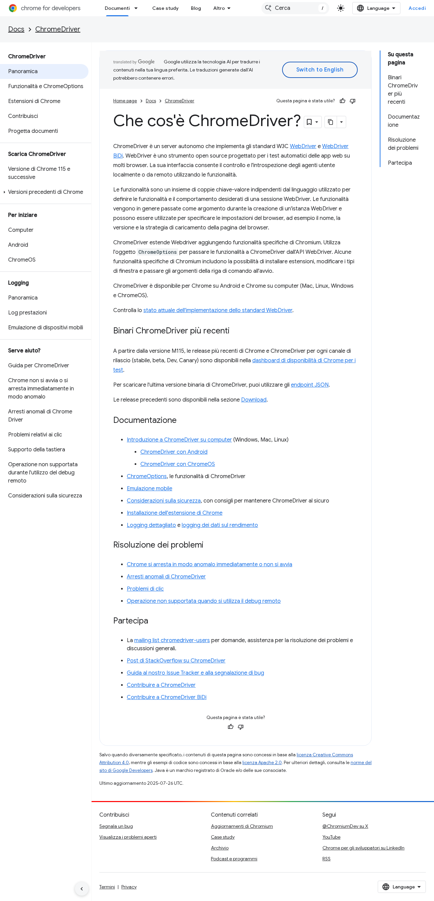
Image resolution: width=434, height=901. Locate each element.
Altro (219, 8)
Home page (125, 101)
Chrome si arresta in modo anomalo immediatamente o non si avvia (209, 564)
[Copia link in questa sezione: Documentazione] (183, 421)
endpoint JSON (310, 385)
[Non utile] (353, 101)
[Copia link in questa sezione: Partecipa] (155, 621)
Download (254, 399)
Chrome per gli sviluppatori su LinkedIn (363, 848)
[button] (44, 192)
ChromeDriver (57, 29)
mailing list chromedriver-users (172, 640)
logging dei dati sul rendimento (220, 525)
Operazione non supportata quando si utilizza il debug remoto (204, 601)
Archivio (220, 848)
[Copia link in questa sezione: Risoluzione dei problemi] (210, 545)
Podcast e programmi (234, 859)
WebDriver (303, 146)
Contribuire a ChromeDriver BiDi (166, 697)
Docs (16, 29)
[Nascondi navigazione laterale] (81, 889)
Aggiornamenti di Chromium (242, 826)
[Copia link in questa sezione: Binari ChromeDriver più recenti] (236, 331)
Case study (165, 8)
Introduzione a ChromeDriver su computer (179, 439)
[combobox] (295, 8)
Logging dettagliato (151, 525)
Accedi (417, 8)
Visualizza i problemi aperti (128, 837)
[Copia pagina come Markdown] (331, 122)
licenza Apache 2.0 (262, 762)
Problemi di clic (145, 589)
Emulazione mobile (149, 488)
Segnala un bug (116, 826)
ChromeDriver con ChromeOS (177, 464)
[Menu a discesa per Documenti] (138, 8)
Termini (107, 886)
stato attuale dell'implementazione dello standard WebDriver (217, 310)
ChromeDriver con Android (174, 452)
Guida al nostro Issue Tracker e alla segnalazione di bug (195, 673)
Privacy (129, 886)
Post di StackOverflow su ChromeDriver (176, 660)
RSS (326, 859)
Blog (196, 8)
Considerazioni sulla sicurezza (164, 500)
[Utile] (342, 101)
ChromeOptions (147, 476)
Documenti (117, 8)
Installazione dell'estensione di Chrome (174, 513)
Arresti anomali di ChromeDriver (166, 576)
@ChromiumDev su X (345, 826)
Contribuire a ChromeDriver (161, 685)
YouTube (331, 837)
